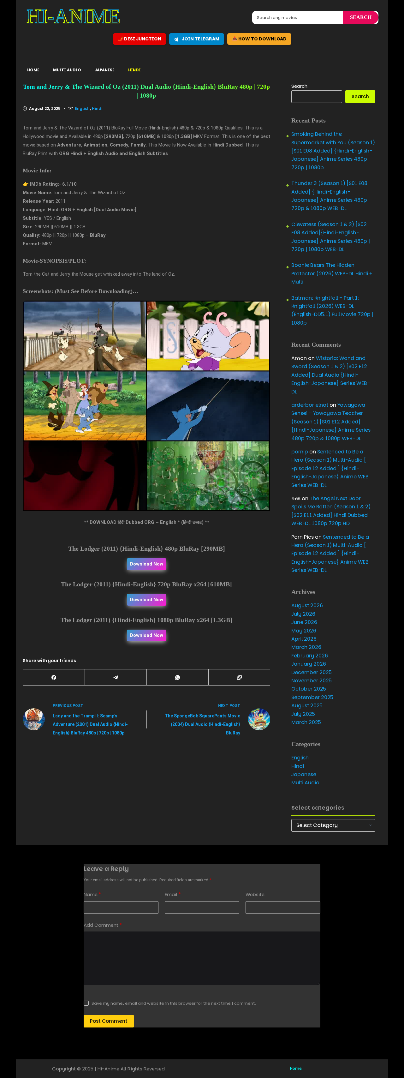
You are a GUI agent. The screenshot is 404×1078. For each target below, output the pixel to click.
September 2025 (312, 697)
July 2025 (303, 714)
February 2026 (309, 655)
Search (299, 86)
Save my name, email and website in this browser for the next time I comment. (174, 1003)
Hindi (134, 70)
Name (92, 894)
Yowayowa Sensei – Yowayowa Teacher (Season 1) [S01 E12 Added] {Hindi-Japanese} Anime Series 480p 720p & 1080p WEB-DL (331, 421)
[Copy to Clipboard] (239, 677)
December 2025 (311, 672)
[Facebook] (54, 677)
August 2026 (307, 605)
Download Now (146, 564)
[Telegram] (116, 677)
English (82, 108)
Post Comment (109, 1021)
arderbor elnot (309, 405)
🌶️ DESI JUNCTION (139, 39)
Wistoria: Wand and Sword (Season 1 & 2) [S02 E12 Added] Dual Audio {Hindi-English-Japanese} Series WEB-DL (330, 375)
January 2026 (308, 664)
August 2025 (307, 705)
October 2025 (308, 688)
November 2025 (311, 680)
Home (33, 70)
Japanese (105, 70)
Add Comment (103, 925)
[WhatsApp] (178, 677)
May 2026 (303, 630)
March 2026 (306, 647)
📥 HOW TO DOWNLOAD (259, 39)
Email (173, 894)
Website (255, 894)
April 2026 (304, 639)
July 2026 (303, 614)
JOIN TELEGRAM (200, 39)
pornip (299, 451)
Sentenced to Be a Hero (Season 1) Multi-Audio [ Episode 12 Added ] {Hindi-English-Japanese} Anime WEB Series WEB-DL (330, 468)
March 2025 (306, 722)
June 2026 (304, 622)
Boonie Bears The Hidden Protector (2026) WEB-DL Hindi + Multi (331, 273)
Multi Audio (67, 70)
